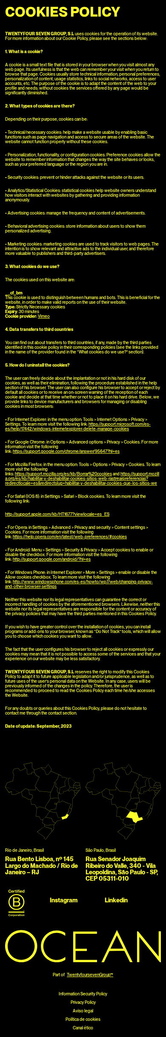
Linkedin (116, 900)
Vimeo (44, 316)
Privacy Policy (83, 1002)
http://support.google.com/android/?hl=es (52, 559)
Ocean (16, 10)
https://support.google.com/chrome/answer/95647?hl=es (66, 451)
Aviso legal (83, 1011)
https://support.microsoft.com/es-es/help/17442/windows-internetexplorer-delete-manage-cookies (78, 426)
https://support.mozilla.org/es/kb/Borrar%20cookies (63, 473)
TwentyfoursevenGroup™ (90, 974)
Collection (52, 10)
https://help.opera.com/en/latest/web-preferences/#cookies (70, 536)
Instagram (63, 900)
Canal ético (83, 1028)
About (115, 10)
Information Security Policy (83, 994)
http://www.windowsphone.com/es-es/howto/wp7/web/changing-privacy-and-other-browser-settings (79, 584)
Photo (87, 10)
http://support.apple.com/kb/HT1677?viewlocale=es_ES (57, 514)
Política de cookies (83, 1019)
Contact (146, 10)
